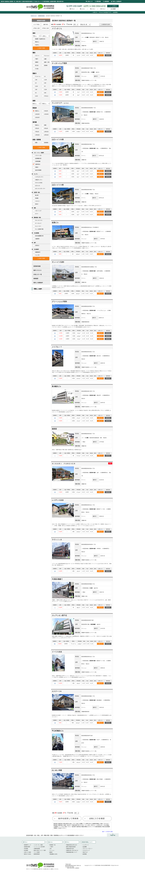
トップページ (86, 845)
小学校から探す (36, 28)
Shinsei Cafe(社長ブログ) (105, 12)
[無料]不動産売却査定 (71, 846)
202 (55, 173)
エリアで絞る (36, 24)
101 (55, 418)
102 (55, 171)
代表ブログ (85, 852)
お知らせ (95, 12)
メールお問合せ (113, 6)
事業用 (50, 852)
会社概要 (113, 9)
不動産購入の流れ (53, 854)
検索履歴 (35, 278)
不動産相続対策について (71, 852)
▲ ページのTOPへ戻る (107, 831)
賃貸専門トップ (27, 845)
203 (55, 339)
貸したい (82, 9)
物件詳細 (108, 55)
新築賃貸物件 (37, 854)
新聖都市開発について (87, 842)
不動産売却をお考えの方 (71, 845)
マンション (51, 850)
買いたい (92, 9)
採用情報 (115, 12)
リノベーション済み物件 (39, 846)
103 (55, 333)
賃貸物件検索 (37, 266)
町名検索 (26, 850)
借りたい (72, 9)
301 (55, 92)
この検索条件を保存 (105, 24)
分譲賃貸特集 (37, 848)
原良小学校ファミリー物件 (40, 850)
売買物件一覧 (52, 845)
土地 (50, 848)
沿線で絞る (45, 24)
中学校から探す (45, 28)
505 (55, 95)
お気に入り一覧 (37, 274)
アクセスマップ (86, 850)
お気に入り (100, 55)
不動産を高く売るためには (72, 850)
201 (55, 55)
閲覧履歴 (98, 1)
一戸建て (51, 846)
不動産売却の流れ (70, 848)
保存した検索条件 (38, 282)
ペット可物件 (37, 852)
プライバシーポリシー (88, 848)
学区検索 (26, 848)
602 (54, 643)
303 (55, 254)
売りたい (102, 9)
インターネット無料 (38, 845)
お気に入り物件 (27, 852)
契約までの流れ (27, 854)
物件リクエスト (37, 270)
